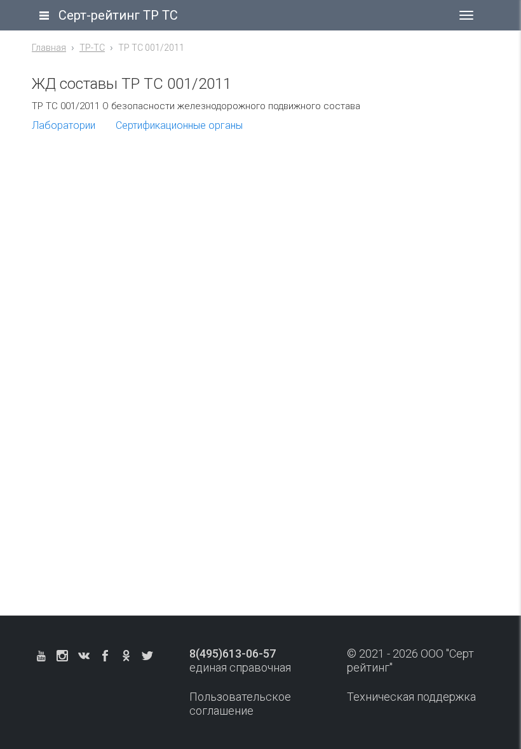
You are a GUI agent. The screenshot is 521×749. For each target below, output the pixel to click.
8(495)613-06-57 (232, 653)
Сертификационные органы (179, 125)
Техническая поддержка (411, 696)
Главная (49, 48)
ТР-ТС (92, 48)
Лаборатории (63, 125)
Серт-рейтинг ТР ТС (118, 15)
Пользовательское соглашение (240, 703)
